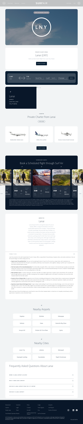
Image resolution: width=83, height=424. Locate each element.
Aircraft (28, 410)
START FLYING (41, 148)
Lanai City (22, 350)
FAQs (28, 405)
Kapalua (22, 316)
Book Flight (69, 3)
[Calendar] (55, 78)
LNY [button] (11, 76)
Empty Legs (8, 410)
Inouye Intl (22, 330)
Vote (74, 3)
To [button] (28, 76)
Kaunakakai (41, 357)
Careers (7, 407)
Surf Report (51, 407)
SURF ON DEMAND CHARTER (41, 12)
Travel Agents (41, 407)
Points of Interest (52, 410)
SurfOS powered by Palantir (31, 413)
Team (17, 410)
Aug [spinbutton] (47, 78)
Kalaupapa (61, 316)
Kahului (22, 323)
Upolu (61, 330)
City (39, 410)
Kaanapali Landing (22, 357)
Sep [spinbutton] (53, 78)
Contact (29, 407)
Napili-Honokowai (61, 357)
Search (71, 78)
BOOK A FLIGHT (41, 63)
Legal (17, 407)
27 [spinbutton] (49, 78)
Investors (23, 3)
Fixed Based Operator (10, 413)
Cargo (39, 405)
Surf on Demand (41, 413)
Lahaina (41, 350)
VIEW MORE (41, 121)
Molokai (41, 316)
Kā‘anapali (61, 350)
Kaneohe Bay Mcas (61, 323)
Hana (41, 323)
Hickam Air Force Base (41, 330)
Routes (17, 413)
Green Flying (10, 3)
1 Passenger (61, 78)
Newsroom (17, 3)
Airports (50, 405)
